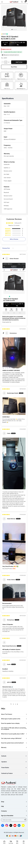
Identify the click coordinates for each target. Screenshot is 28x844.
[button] (3, 27)
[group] (14, 18)
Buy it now (14, 67)
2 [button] (13, 704)
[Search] (22, 1)
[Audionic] (14, 1)
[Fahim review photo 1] (14, 463)
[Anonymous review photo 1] (14, 352)
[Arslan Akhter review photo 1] (14, 592)
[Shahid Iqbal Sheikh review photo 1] (14, 406)
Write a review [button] (14, 239)
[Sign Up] (25, 820)
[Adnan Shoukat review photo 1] (14, 288)
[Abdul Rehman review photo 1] (14, 543)
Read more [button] (5, 507)
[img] (6, 254)
